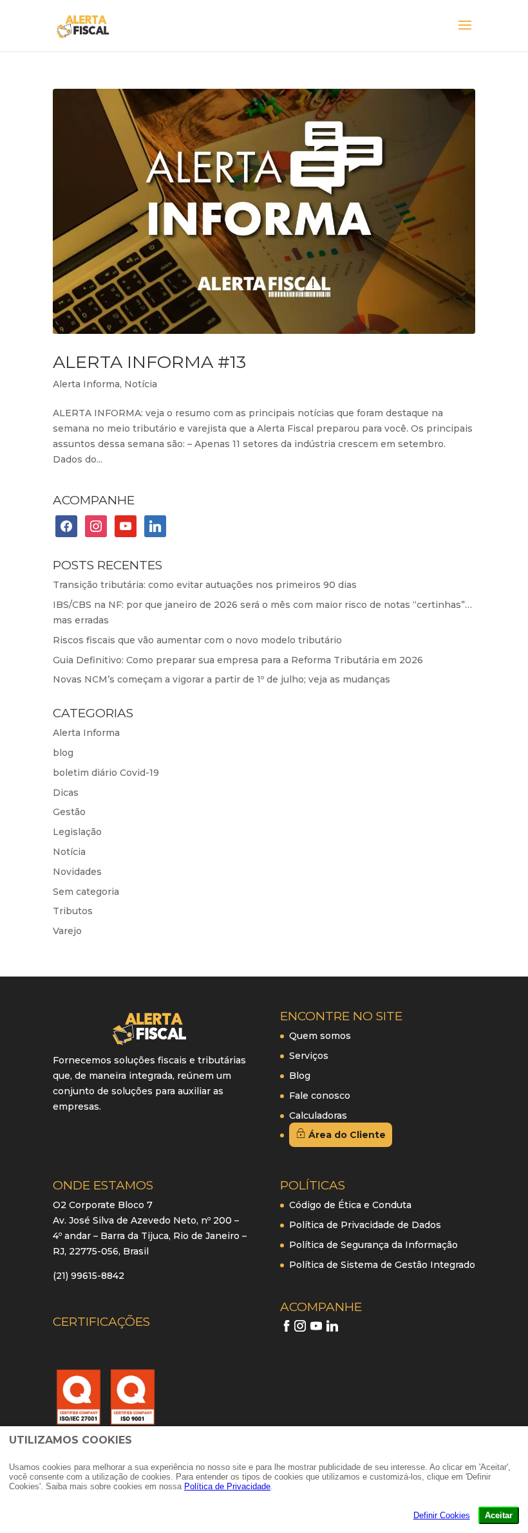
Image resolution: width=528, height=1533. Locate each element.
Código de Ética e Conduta (350, 1205)
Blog (299, 1075)
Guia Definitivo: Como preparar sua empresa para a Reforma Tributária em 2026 (238, 660)
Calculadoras (318, 1115)
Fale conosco (319, 1095)
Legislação (77, 832)
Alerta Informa (86, 384)
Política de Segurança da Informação (373, 1245)
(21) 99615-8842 (88, 1275)
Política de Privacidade (227, 1486)
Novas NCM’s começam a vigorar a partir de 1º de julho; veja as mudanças (221, 679)
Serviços (308, 1055)
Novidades (77, 871)
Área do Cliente (346, 1135)
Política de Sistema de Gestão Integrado (382, 1265)
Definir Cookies (441, 1515)
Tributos (73, 911)
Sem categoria (86, 891)
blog (63, 752)
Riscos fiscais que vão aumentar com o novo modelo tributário (197, 640)
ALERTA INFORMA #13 (149, 361)
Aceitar (499, 1515)
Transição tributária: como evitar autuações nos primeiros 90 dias (205, 585)
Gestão (69, 812)
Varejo (67, 931)
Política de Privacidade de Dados (365, 1225)
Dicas (66, 792)
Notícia (140, 384)
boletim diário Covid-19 (106, 772)
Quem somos (320, 1036)
